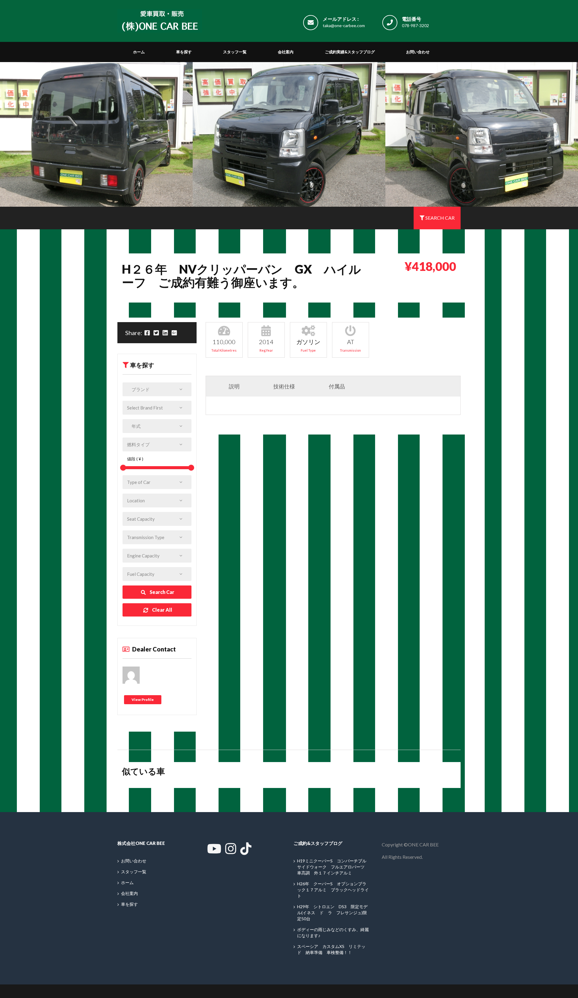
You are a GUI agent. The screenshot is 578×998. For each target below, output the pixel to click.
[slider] (123, 468)
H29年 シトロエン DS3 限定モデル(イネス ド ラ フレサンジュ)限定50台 (332, 912)
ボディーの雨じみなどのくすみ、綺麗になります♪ (333, 932)
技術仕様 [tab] (277, 386)
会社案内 (286, 51)
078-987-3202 (415, 25)
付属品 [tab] (330, 386)
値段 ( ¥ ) (133, 458)
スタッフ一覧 (235, 51)
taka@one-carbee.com (344, 25)
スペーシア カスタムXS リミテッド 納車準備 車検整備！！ (331, 949)
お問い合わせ (418, 51)
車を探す (184, 51)
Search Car (161, 592)
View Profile (143, 699)
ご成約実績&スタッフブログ (350, 51)
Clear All (161, 610)
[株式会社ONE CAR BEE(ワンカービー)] (159, 19)
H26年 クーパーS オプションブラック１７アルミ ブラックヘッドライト (333, 889)
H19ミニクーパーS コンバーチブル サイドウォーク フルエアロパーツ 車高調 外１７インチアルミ (334, 866)
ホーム (139, 51)
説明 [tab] (227, 386)
